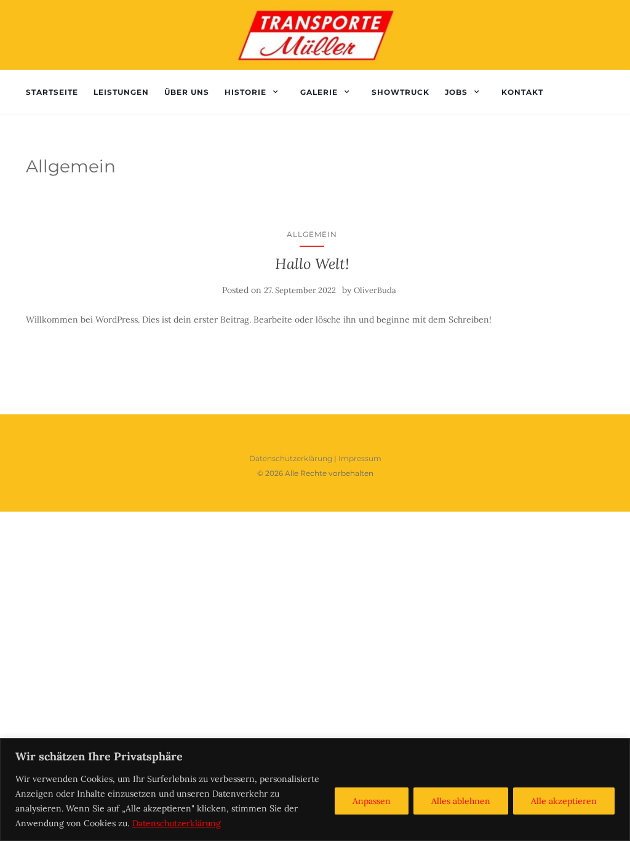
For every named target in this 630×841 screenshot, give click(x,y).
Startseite (52, 92)
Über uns (186, 92)
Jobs (456, 92)
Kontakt (522, 92)
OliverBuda (375, 290)
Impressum (359, 458)
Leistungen (121, 92)
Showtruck (400, 92)
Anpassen (372, 801)
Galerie (319, 92)
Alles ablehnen (460, 801)
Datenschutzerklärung (176, 823)
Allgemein (312, 234)
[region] (315, 789)
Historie (245, 92)
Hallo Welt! (312, 263)
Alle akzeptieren (564, 801)
